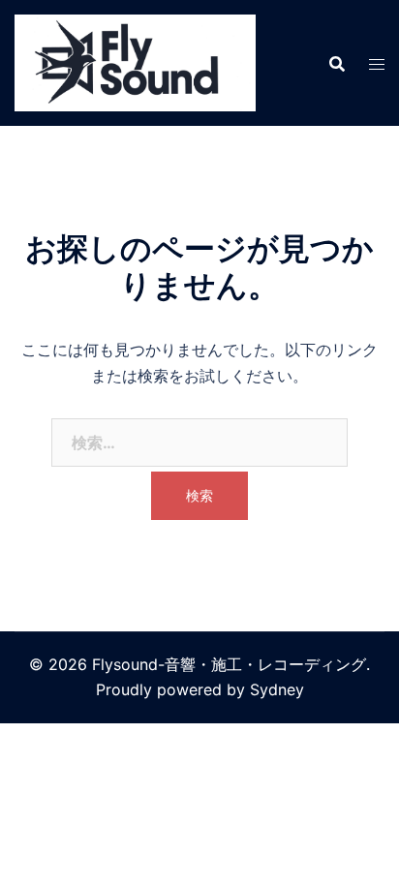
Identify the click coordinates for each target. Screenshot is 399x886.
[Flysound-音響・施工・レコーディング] (135, 61)
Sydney (277, 689)
